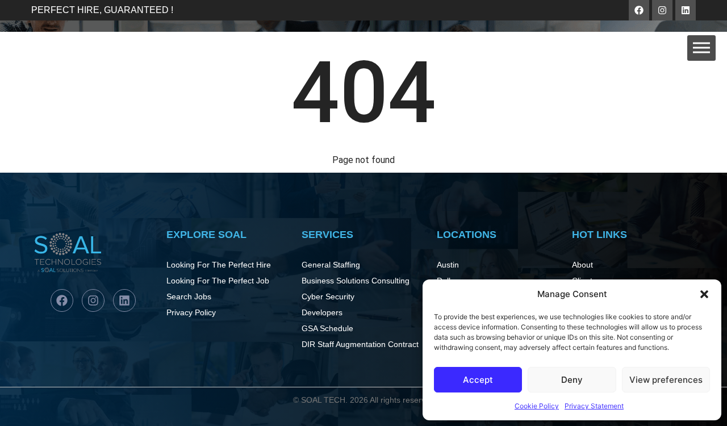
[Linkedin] (685, 10)
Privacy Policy (191, 312)
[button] (704, 294)
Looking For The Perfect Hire (218, 264)
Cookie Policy (537, 406)
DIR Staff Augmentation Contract (360, 344)
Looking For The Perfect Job (217, 280)
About (582, 264)
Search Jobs (188, 296)
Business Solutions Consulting (356, 280)
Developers (322, 312)
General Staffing (331, 264)
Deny (572, 379)
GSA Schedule (327, 328)
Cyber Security (328, 296)
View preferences (666, 379)
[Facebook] (639, 10)
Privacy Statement (594, 406)
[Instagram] (662, 10)
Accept (478, 379)
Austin (448, 264)
